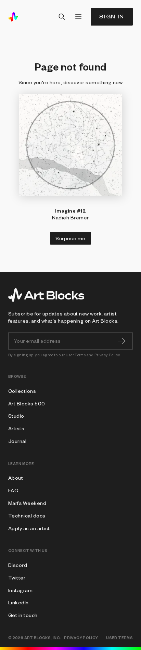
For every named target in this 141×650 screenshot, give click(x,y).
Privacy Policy (107, 355)
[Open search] (62, 17)
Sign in (111, 16)
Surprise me (70, 238)
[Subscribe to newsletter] (121, 341)
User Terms (76, 355)
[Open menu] (78, 17)
